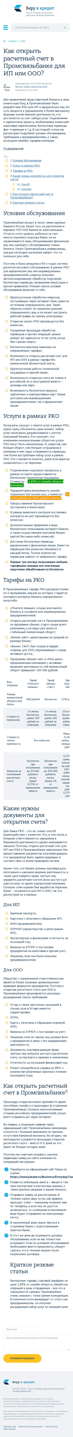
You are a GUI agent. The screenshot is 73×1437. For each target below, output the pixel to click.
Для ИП (25, 184)
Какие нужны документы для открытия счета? (37, 177)
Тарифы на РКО (23, 171)
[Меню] (5, 27)
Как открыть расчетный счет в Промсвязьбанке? (31, 196)
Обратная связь (9, 1426)
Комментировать (22, 1358)
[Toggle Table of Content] (5, 157)
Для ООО (26, 189)
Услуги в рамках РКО (26, 166)
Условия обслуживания (27, 160)
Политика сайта (51, 1426)
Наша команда (9, 1429)
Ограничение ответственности (30, 1426)
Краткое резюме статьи (28, 203)
